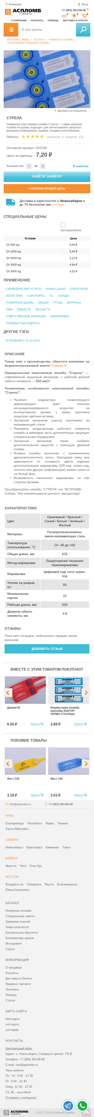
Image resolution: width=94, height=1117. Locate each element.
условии (58, 204)
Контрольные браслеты (21, 932)
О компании (18, 20)
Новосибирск (14, 847)
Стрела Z (59, 365)
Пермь (49, 823)
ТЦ (51, 295)
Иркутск (10, 866)
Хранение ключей (17, 921)
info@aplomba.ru (20, 804)
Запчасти (42, 309)
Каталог (39, 39)
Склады (63, 295)
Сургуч (10, 949)
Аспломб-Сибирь (18, 39)
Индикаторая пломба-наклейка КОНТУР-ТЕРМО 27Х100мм (65, 711)
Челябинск (34, 823)
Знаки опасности (17, 927)
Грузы (58, 302)
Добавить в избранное (72, 110)
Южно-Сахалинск (17, 890)
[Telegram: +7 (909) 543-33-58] (68, 1105)
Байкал (11, 858)
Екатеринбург (14, 823)
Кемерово (52, 847)
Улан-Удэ (35, 866)
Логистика (14, 295)
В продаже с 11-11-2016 (23, 340)
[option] (47, 79)
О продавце (13, 967)
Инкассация (55, 289)
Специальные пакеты (20, 916)
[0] (64, 15)
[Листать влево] (8, 78)
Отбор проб (79, 289)
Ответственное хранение (26, 316)
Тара (9, 309)
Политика (11, 989)
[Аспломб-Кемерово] (23, 14)
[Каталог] (11, 30)
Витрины (74, 302)
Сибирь (11, 840)
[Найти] (83, 30)
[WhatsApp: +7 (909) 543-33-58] (82, 1105)
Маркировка (59, 316)
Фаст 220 (13, 778)
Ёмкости (24, 309)
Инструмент (13, 943)
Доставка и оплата (75, 20)
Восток (11, 877)
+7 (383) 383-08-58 (74, 10)
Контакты (37, 20)
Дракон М (13, 707)
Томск (66, 847)
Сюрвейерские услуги (23, 289)
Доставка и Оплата (18, 978)
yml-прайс (12, 1030)
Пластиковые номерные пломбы (28, 42)
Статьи (10, 1000)
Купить (35, 724)
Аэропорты (36, 295)
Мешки (43, 302)
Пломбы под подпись (23, 323)
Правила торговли (18, 984)
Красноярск (34, 847)
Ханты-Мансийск (17, 829)
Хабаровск (34, 884)
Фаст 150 (56, 778)
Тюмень (62, 823)
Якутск (49, 884)
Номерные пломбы (61, 39)
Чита (23, 866)
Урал (9, 816)
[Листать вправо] (86, 78)
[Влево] (8, 692)
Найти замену (47, 176)
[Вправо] (86, 692)
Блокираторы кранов (19, 938)
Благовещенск (67, 884)
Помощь (53, 20)
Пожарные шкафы (20, 302)
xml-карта (12, 1024)
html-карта (12, 1019)
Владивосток (14, 884)
